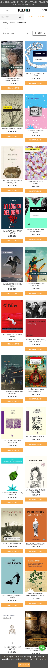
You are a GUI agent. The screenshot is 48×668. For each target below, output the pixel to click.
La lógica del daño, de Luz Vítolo (12, 232)
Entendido (24, 665)
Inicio (4, 22)
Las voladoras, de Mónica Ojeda (12, 285)
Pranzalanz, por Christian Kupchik (35, 75)
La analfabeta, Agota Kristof (35, 182)
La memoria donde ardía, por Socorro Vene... (35, 649)
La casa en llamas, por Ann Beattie (12, 335)
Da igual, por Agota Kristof (12, 129)
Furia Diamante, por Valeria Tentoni (12, 597)
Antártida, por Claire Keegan (36, 131)
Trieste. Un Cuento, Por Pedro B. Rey (12, 441)
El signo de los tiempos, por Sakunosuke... (12, 393)
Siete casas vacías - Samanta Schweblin (12, 79)
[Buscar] (20, 17)
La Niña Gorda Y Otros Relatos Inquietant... (36, 390)
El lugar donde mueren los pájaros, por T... (12, 182)
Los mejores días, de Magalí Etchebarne (35, 491)
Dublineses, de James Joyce (35, 544)
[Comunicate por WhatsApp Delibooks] (42, 648)
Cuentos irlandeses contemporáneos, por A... (35, 595)
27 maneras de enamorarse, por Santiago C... (36, 341)
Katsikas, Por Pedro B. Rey (35, 437)
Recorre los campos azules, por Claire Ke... (12, 494)
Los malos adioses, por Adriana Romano (35, 230)
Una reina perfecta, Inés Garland (12, 648)
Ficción (12, 22)
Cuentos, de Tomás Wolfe (12, 543)
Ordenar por (7, 28)
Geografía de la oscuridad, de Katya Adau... (35, 285)
